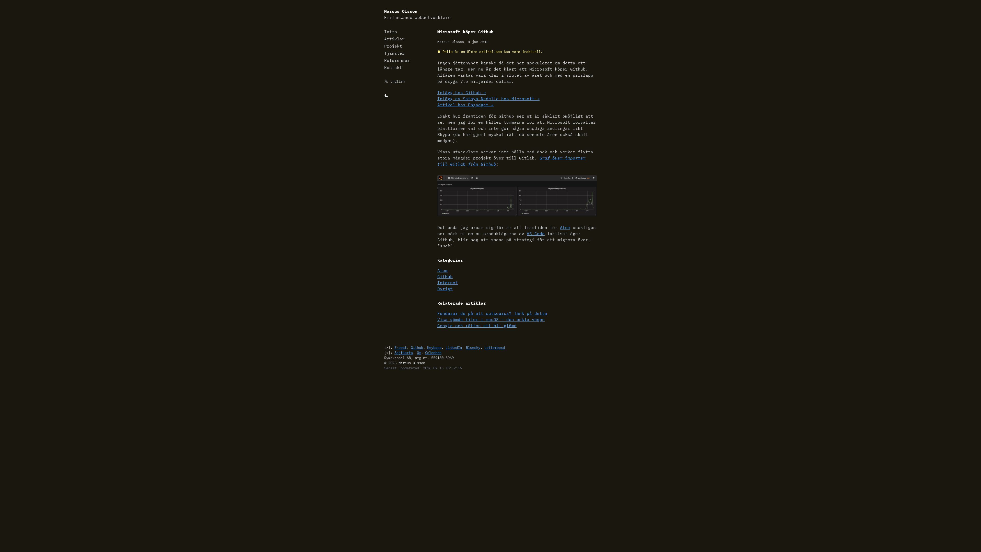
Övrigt (445, 288)
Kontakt (393, 67)
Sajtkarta (403, 352)
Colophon (433, 352)
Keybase (434, 347)
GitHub (445, 276)
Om (419, 352)
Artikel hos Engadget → (465, 104)
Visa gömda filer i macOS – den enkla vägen (491, 319)
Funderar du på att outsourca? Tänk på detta (492, 313)
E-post (400, 347)
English (397, 81)
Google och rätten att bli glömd (477, 325)
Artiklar (394, 38)
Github (417, 347)
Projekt (393, 46)
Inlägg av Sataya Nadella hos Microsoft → (488, 98)
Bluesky (473, 347)
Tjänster (394, 53)
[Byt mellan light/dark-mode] (386, 95)
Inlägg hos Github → (461, 92)
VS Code (536, 233)
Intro (390, 31)
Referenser (397, 60)
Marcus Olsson (417, 14)
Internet (447, 282)
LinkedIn (454, 347)
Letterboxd (494, 347)
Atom (565, 227)
